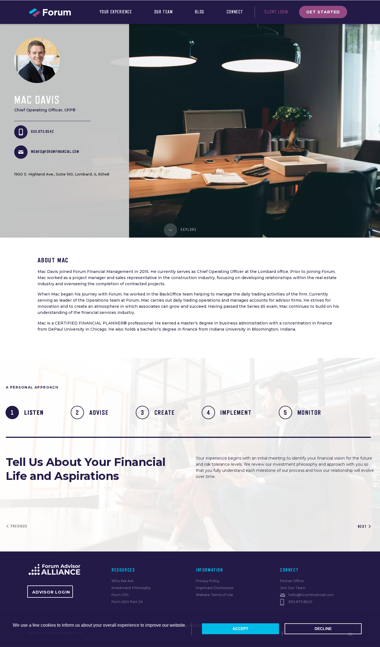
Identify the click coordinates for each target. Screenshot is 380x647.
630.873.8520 (300, 602)
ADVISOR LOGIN (51, 592)
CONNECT (235, 12)
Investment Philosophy (131, 588)
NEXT (362, 526)
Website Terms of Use (214, 595)
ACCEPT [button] (240, 628)
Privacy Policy (207, 581)
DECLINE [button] (323, 628)
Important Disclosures (214, 588)
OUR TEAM (163, 12)
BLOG (199, 12)
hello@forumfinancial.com (311, 595)
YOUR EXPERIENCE (116, 12)
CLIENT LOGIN (276, 12)
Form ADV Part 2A (127, 602)
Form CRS (120, 595)
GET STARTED (323, 11)
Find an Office (292, 581)
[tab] (28, 412)
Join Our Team (292, 588)
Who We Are (123, 581)
